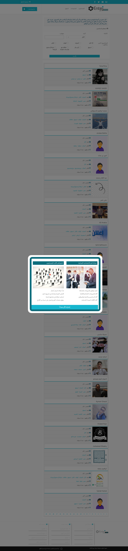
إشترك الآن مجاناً (64, 307)
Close (101, 256)
